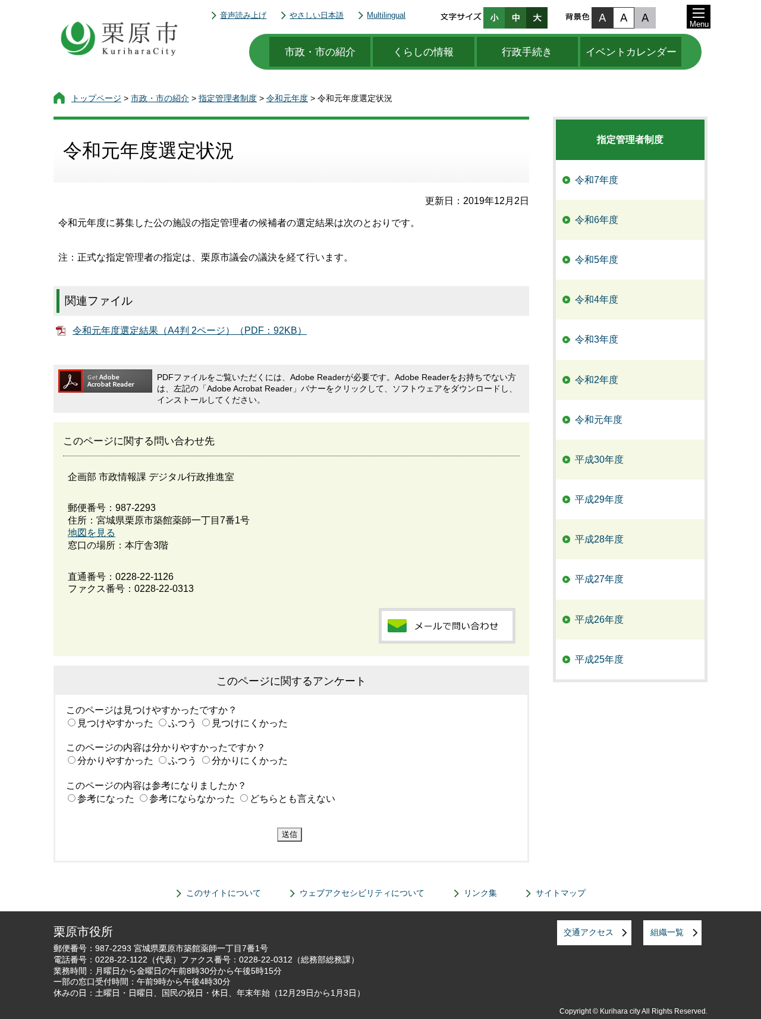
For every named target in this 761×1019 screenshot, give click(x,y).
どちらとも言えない (292, 799)
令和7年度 (596, 180)
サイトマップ (561, 893)
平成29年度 (599, 499)
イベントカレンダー (631, 52)
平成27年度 (599, 579)
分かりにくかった (250, 760)
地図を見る (91, 533)
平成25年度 (599, 659)
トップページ (96, 98)
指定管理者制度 (228, 98)
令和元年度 (287, 98)
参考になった (105, 799)
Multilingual (386, 15)
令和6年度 (596, 220)
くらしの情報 (423, 52)
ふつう (182, 723)
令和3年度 (596, 339)
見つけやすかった (115, 723)
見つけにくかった (250, 723)
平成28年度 (599, 539)
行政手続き (527, 52)
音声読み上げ (243, 15)
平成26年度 (599, 619)
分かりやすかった (115, 760)
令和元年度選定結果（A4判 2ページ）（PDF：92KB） (190, 330)
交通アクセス (589, 932)
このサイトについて (223, 893)
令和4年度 (596, 299)
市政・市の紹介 (320, 52)
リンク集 (480, 893)
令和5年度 (596, 260)
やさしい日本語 (317, 15)
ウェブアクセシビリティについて (362, 893)
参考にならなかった (192, 799)
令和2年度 (596, 380)
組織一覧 (667, 932)
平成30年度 (599, 459)
